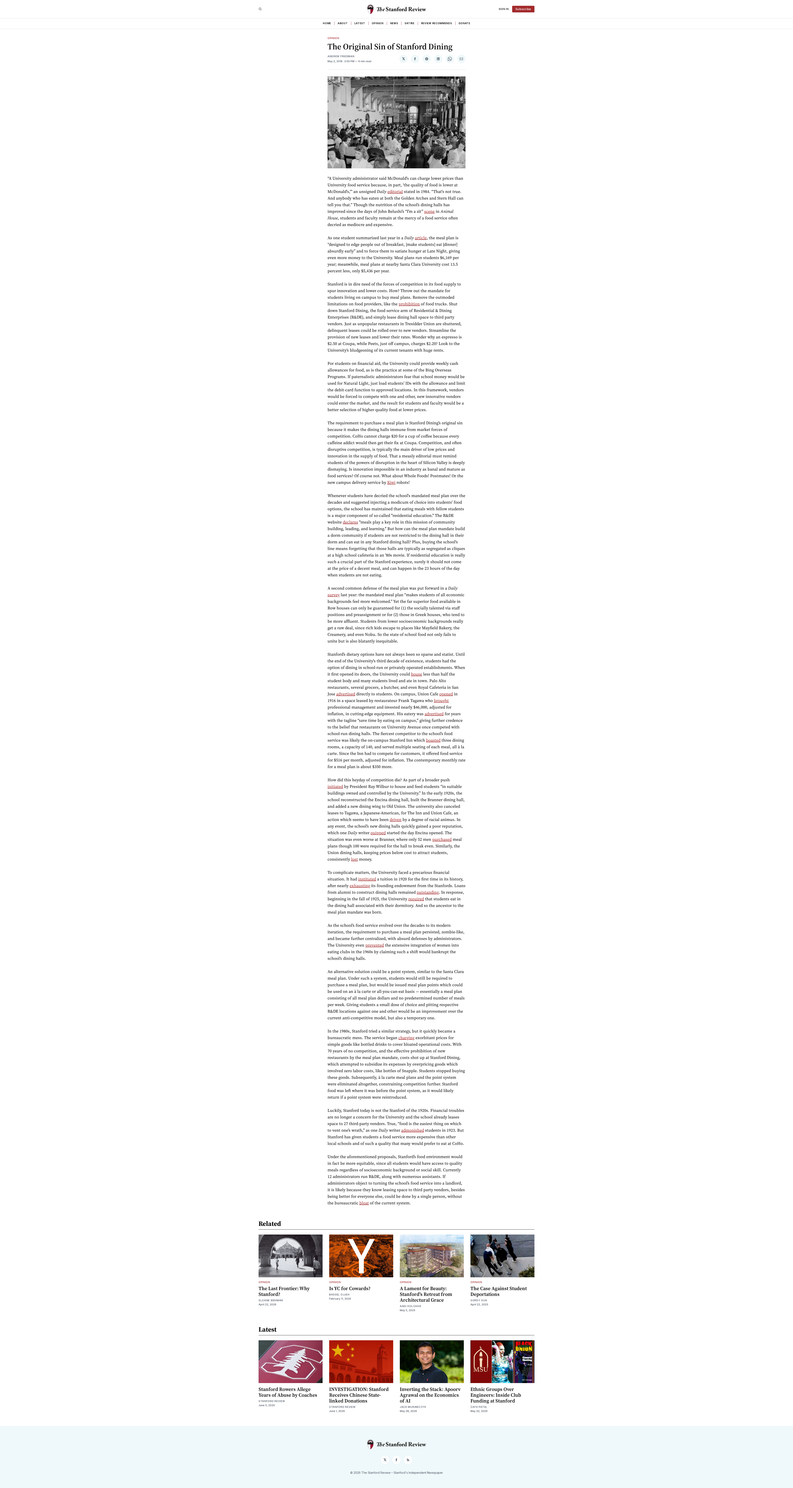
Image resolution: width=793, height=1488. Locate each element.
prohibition (409, 304)
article (421, 238)
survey (334, 595)
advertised (345, 694)
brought (441, 700)
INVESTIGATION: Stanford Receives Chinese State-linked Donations (359, 1395)
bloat (364, 1203)
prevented (374, 945)
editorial (395, 191)
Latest (359, 23)
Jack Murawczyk (413, 1406)
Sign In (504, 9)
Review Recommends (436, 23)
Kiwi (391, 482)
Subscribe (523, 9)
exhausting (360, 886)
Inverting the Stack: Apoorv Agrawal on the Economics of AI (430, 1395)
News (394, 23)
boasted (433, 740)
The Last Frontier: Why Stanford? (284, 1291)
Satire (409, 23)
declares (350, 522)
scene (429, 211)
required (416, 899)
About (343, 23)
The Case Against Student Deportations (498, 1291)
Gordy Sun (478, 1300)
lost (354, 859)
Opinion (377, 23)
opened (446, 694)
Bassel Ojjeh (339, 1294)
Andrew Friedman (341, 56)
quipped (378, 833)
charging (406, 1038)
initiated (335, 786)
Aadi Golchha (410, 1306)
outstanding (428, 892)
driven (395, 819)
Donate (464, 23)
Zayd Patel (478, 1406)
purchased (442, 839)
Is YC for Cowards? (349, 1288)
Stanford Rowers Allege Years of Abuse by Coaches (288, 1392)
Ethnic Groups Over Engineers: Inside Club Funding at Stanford (495, 1395)
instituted (367, 879)
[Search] (260, 9)
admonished (412, 1130)
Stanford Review (272, 1401)
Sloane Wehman (271, 1300)
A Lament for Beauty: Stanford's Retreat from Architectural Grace (426, 1294)
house (416, 674)
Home (327, 23)
